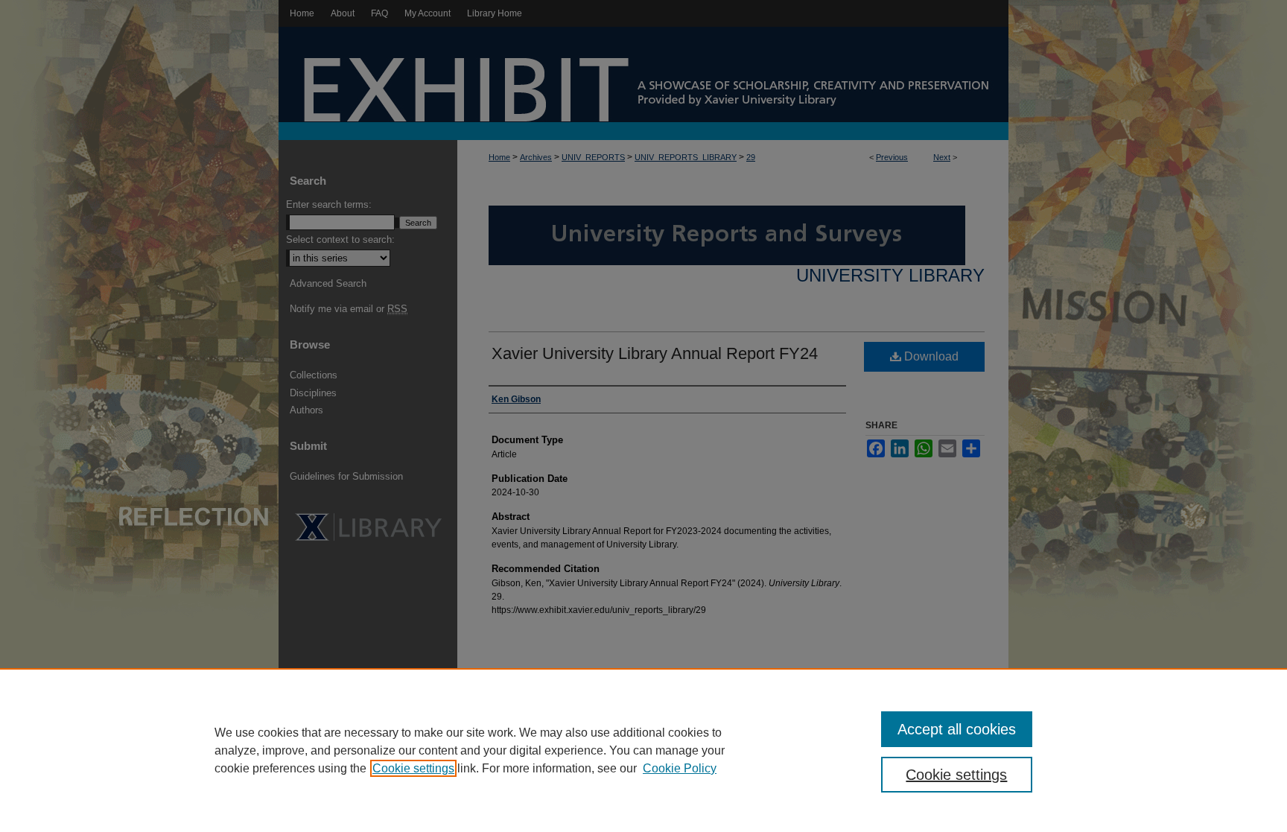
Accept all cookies (956, 729)
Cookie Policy (679, 768)
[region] (643, 750)
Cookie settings (413, 768)
